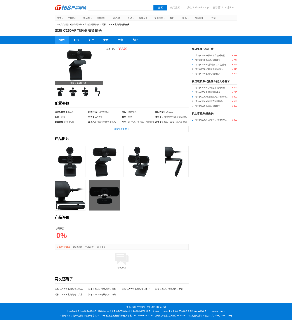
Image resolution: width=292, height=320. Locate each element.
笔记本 (86, 18)
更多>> (214, 18)
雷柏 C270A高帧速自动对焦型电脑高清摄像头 (217, 64)
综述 (62, 39)
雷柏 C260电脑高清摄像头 (207, 73)
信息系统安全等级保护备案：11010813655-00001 (130, 315)
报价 (76, 39)
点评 (135, 39)
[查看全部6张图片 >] (79, 50)
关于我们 (130, 307)
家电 (184, 18)
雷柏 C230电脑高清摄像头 (207, 60)
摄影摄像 (159, 18)
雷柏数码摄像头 (91, 24)
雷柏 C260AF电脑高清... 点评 (102, 294)
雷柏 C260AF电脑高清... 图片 (136, 288)
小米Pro (229, 7)
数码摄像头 (76, 24)
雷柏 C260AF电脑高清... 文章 (69, 294)
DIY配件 (116, 18)
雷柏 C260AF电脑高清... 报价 (102, 288)
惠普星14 (218, 7)
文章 (120, 39)
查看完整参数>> (121, 129)
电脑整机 (101, 18)
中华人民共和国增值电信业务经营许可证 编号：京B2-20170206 (137, 311)
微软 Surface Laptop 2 (199, 7)
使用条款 (151, 307)
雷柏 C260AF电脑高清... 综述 (69, 288)
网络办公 (199, 18)
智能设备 (143, 18)
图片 (91, 39)
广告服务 (141, 307)
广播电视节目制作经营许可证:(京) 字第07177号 (82, 315)
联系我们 (161, 307)
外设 (130, 18)
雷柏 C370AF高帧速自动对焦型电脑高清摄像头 (217, 55)
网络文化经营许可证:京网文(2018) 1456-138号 (210, 315)
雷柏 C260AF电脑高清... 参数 (169, 288)
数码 (172, 18)
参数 (106, 39)
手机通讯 (72, 18)
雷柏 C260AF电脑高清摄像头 (209, 69)
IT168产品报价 (71, 9)
